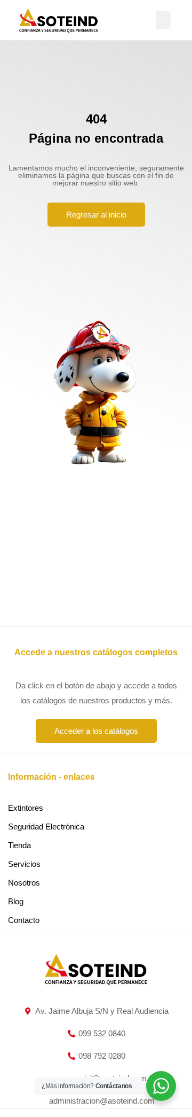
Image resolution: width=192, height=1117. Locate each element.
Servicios (24, 863)
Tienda (19, 845)
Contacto (23, 920)
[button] (163, 20)
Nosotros (24, 882)
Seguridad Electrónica (46, 826)
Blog (15, 901)
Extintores (25, 807)
